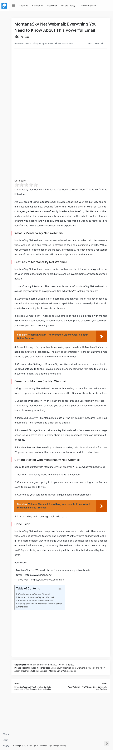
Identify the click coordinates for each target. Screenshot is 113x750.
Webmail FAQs (6, 747)
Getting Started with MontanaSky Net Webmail (40, 603)
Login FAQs (5, 741)
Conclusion (23, 607)
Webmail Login (6, 735)
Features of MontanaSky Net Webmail (36, 597)
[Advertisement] (60, 73)
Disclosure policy (88, 5)
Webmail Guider (65, 43)
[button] (58, 590)
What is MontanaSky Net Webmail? (34, 594)
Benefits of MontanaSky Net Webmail (35, 600)
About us (23, 5)
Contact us (37, 5)
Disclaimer (52, 5)
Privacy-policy (68, 5)
